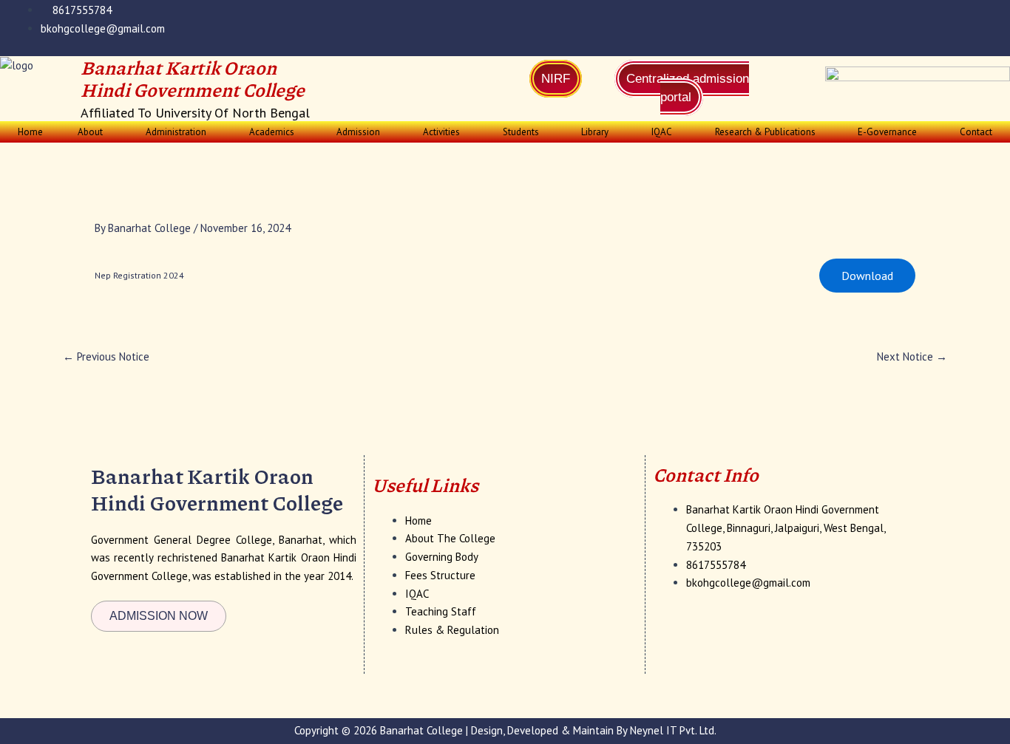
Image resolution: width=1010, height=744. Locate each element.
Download (867, 275)
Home (30, 132)
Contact (976, 132)
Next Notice (912, 356)
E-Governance (887, 132)
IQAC (661, 132)
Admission (358, 132)
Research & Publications (765, 132)
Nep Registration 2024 (139, 275)
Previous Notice (106, 356)
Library (595, 132)
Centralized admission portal (687, 88)
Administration (176, 132)
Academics (271, 132)
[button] (95, 132)
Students (521, 132)
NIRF (555, 79)
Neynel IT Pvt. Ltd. (673, 730)
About (90, 132)
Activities (441, 132)
